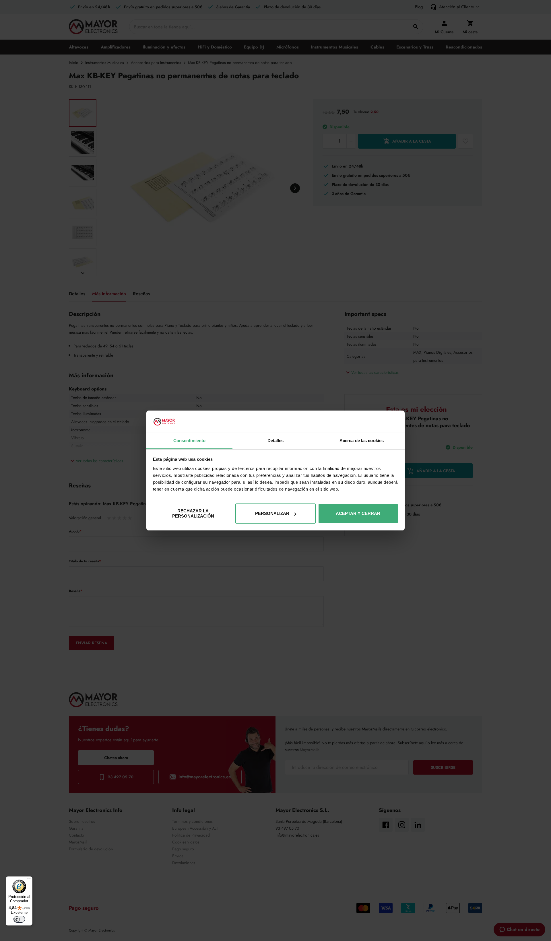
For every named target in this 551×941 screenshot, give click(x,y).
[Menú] (29, 879)
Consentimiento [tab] (189, 440)
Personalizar (272, 513)
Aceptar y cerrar (358, 513)
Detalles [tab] (275, 440)
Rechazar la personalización (193, 513)
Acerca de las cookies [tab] (361, 440)
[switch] (19, 919)
